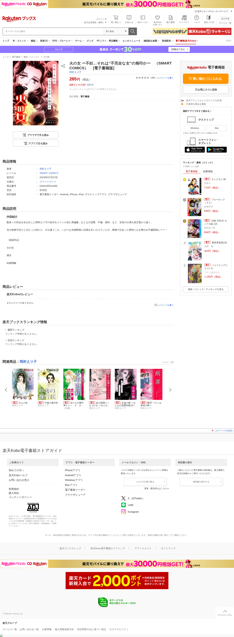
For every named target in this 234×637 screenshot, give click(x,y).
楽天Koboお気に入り (157, 23)
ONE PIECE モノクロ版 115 (215, 222)
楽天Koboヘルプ (18, 475)
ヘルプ (197, 22)
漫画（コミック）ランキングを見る (206, 289)
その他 (46, 57)
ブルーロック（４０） (214, 201)
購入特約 (14, 493)
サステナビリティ (118, 629)
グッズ (90, 40)
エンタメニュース (131, 40)
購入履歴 (171, 22)
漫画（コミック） (31, 57)
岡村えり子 (75, 72)
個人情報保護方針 (64, 629)
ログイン (100, 19)
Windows (194, 128)
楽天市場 (225, 18)
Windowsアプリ (74, 480)
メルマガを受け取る (145, 482)
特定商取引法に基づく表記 (91, 629)
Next (170, 389)
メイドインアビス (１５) (215, 267)
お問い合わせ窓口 (19, 480)
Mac (217, 128)
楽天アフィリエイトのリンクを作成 (204, 100)
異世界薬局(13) (219, 242)
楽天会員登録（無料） (94, 22)
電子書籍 (16, 57)
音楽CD (44, 40)
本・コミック (19, 40)
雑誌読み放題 (150, 40)
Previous (6, 389)
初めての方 (209, 22)
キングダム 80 (218, 179)
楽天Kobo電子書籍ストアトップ (108, 548)
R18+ (228, 40)
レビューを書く (166, 77)
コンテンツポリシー (20, 497)
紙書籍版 (208, 171)
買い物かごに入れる (207, 78)
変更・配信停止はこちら (155, 488)
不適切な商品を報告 (196, 104)
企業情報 (47, 629)
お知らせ (129, 22)
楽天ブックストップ (70, 548)
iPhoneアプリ (72, 470)
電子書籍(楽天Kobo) (186, 40)
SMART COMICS (49, 173)
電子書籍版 (192, 171)
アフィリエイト (143, 548)
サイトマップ (168, 548)
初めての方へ (16, 470)
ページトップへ (225, 615)
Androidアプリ (73, 475)
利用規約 (14, 488)
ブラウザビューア (75, 494)
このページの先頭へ (224, 430)
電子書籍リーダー (75, 489)
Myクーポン (143, 22)
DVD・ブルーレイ (61, 40)
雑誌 (33, 40)
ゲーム (78, 40)
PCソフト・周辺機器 (107, 40)
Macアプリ (71, 484)
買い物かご (116, 22)
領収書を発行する (201, 482)
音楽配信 (166, 40)
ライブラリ (184, 22)
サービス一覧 (225, 23)
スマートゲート (48, 181)
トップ (6, 40)
